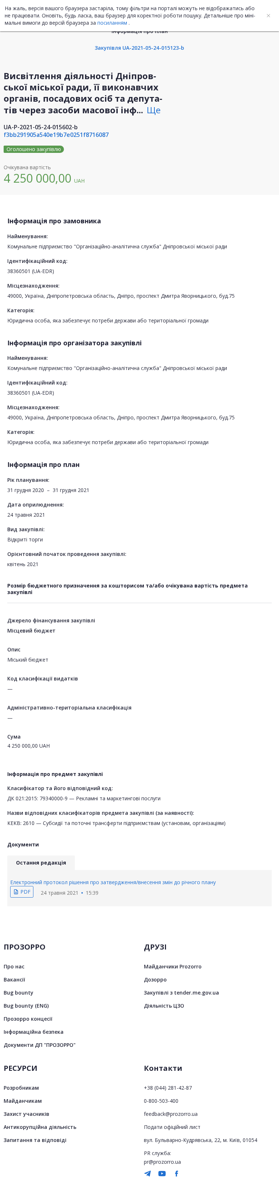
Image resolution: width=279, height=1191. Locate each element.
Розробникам (21, 1087)
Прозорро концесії (28, 1018)
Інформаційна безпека (34, 1031)
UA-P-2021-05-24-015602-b (41, 127)
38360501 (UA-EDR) (30, 271)
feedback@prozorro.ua (171, 1113)
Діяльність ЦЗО (164, 1005)
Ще (154, 110)
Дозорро (155, 979)
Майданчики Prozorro (173, 966)
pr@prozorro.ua (162, 1161)
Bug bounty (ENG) (26, 1005)
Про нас (14, 966)
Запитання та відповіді (35, 1140)
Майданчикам (23, 1100)
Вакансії (14, 979)
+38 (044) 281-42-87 (168, 1087)
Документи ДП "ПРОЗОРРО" (40, 1044)
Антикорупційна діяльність (40, 1126)
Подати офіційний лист (172, 1126)
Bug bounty (18, 992)
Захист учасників (26, 1113)
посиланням (112, 22)
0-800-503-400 (161, 1100)
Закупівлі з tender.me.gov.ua (181, 992)
